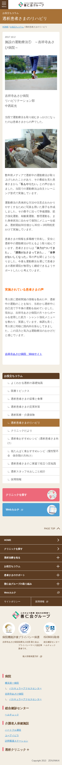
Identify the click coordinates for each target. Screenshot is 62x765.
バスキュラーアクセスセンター (25, 688)
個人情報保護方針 (30, 656)
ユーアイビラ (12, 735)
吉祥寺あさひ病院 (14, 693)
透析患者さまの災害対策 (25, 406)
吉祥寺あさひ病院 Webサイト (23, 354)
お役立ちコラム (17, 27)
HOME (5, 27)
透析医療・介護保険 (23, 414)
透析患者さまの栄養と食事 (27, 398)
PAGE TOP (49, 528)
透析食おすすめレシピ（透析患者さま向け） (33, 440)
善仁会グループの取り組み (18, 584)
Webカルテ (12, 509)
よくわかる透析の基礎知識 (27, 383)
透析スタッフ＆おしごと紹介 (28, 471)
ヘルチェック (12, 714)
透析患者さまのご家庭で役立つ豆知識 (33, 463)
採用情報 (16, 479)
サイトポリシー (12, 601)
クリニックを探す (16, 494)
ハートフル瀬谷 (13, 730)
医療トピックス (20, 390)
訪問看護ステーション (16, 741)
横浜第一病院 (12, 683)
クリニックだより (21, 430)
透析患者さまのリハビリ (25, 422)
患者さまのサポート (14, 575)
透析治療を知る (12, 557)
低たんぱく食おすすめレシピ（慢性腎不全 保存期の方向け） (33, 453)
